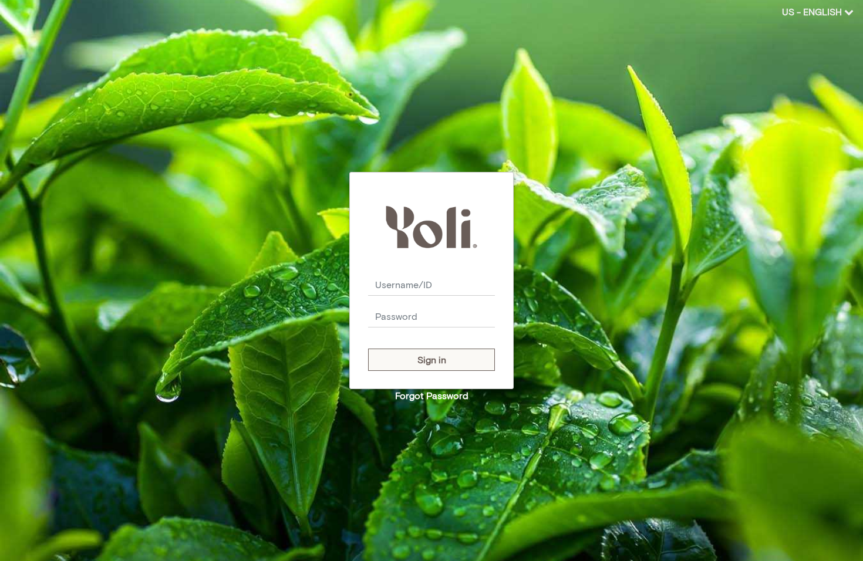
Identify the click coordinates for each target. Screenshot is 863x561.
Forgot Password (431, 395)
